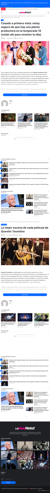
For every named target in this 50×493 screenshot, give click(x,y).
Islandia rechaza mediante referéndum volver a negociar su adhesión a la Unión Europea (28, 184)
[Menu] (1, 12)
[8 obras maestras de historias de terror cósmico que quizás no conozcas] (41, 464)
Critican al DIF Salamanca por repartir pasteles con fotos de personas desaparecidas (28, 178)
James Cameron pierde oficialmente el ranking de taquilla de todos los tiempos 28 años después (12, 210)
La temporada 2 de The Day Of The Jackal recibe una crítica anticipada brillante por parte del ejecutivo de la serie (25, 124)
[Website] (10, 103)
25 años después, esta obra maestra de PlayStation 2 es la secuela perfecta (21, 9)
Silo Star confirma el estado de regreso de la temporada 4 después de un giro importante (8, 124)
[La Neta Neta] (25, 12)
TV (12, 15)
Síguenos (3, 472)
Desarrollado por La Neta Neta (36, 488)
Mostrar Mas (25, 94)
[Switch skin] (48, 12)
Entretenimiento (8, 15)
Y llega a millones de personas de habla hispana (25, 137)
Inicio (3, 15)
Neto (4, 38)
